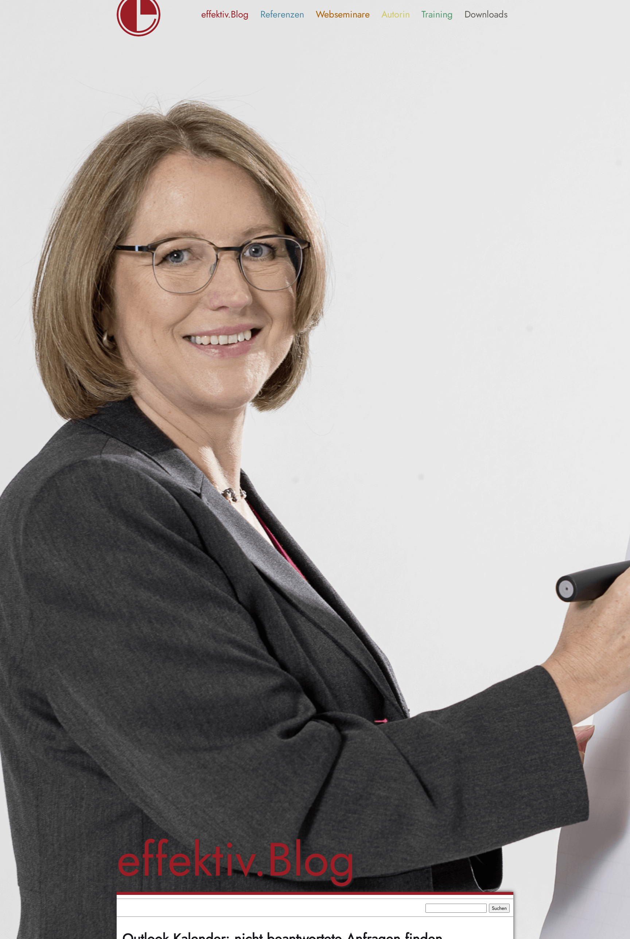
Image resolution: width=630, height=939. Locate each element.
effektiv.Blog (225, 14)
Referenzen (282, 14)
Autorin (395, 14)
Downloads (486, 14)
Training (437, 14)
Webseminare (343, 14)
